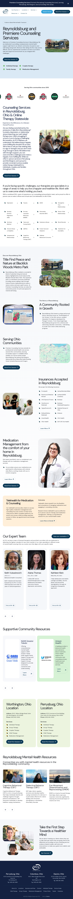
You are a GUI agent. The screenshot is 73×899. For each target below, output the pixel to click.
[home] (5, 11)
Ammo (48, 896)
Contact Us (24, 13)
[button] (15, 10)
